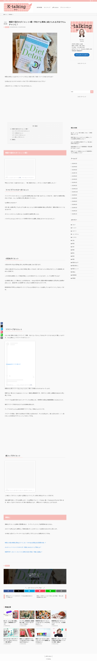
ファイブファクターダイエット (22, 131)
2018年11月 (75, 188)
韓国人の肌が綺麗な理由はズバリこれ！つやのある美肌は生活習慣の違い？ (25, 542)
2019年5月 (74, 179)
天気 (73, 240)
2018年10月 (75, 191)
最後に (14, 139)
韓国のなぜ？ (75, 262)
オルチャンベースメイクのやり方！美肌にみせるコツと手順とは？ (23, 547)
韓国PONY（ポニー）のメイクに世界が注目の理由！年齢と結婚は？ (23, 552)
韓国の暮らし (75, 265)
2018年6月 (74, 201)
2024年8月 (74, 166)
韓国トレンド (75, 268)
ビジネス (74, 237)
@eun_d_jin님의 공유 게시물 (12, 177)
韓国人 (73, 272)
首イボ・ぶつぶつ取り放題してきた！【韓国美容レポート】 (81, 133)
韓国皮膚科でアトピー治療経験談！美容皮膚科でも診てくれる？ (81, 147)
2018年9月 (74, 195)
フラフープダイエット (20, 135)
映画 (73, 249)
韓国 (73, 259)
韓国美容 (7, 27)
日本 (73, 246)
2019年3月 (74, 185)
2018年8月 (74, 198)
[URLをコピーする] (61, 591)
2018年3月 (74, 207)
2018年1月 (74, 214)
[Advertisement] (35, 107)
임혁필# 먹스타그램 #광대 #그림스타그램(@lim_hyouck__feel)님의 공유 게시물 (24, 490)
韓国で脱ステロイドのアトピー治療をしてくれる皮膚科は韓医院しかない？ (81, 138)
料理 (73, 243)
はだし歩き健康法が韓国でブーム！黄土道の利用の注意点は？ (81, 142)
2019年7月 (74, 173)
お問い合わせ (48, 656)
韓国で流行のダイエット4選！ (20, 129)
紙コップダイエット (19, 137)
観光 (73, 253)
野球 (73, 256)
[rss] (90, 1)
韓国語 (73, 278)
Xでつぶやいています (81, 54)
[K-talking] (18, 7)
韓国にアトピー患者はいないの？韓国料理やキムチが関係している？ (81, 152)
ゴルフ (73, 224)
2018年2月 (74, 210)
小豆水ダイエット (19, 133)
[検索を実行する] (91, 91)
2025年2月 (74, 163)
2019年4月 (74, 182)
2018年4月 (74, 204)
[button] (9, 591)
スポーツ (74, 231)
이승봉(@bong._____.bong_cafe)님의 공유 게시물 (18, 385)
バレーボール (75, 234)
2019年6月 (74, 176)
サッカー (74, 227)
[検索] (92, 1)
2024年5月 (74, 169)
